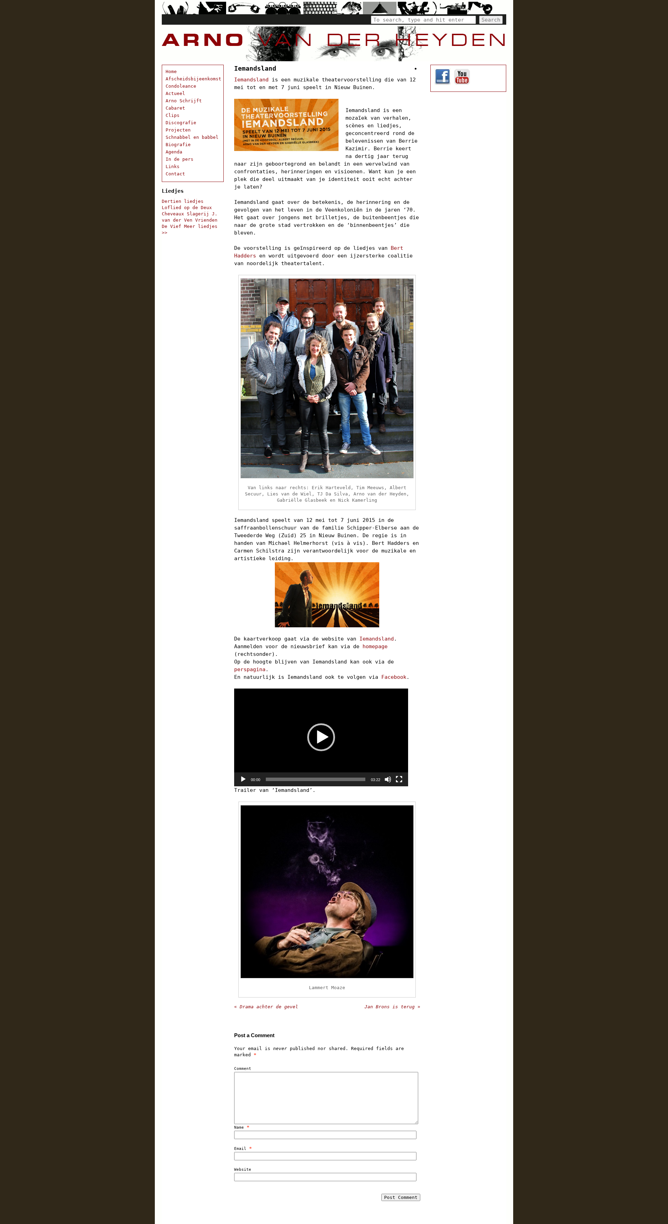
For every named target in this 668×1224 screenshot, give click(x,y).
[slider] (315, 779)
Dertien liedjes (183, 201)
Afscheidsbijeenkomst (193, 78)
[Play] (243, 779)
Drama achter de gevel (266, 1006)
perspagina (249, 669)
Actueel (175, 93)
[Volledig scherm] (399, 779)
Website (242, 1169)
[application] (321, 737)
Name (239, 1127)
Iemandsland (251, 80)
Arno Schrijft (184, 100)
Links (173, 166)
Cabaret (175, 108)
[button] (321, 737)
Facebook (393, 677)
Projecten (178, 130)
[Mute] (387, 779)
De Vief (171, 226)
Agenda (174, 151)
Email (240, 1148)
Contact (175, 173)
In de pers (179, 159)
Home (171, 71)
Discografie (181, 122)
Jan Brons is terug (392, 1006)
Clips (173, 115)
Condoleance (181, 86)
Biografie (178, 144)
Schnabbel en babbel (192, 137)
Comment (242, 1068)
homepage (375, 646)
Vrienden (206, 220)
